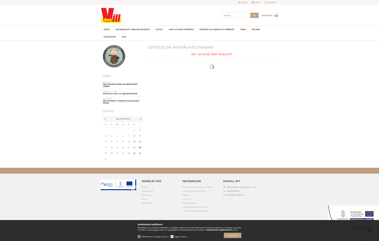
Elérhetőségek (189, 203)
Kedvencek (271, 2)
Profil (257, 2)
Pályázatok (110, 37)
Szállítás (186, 199)
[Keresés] (254, 15)
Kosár (144, 199)
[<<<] (104, 119)
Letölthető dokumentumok (195, 211)
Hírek (243, 29)
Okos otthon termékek (181, 29)
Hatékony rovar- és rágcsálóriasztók (120, 93)
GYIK (124, 37)
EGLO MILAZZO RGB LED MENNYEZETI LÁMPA (120, 85)
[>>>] (141, 119)
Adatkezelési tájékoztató (194, 191)
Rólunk (256, 29)
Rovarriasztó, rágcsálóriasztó (133, 29)
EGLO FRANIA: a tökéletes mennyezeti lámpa (121, 102)
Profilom (146, 195)
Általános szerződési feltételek (197, 187)
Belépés (244, 2)
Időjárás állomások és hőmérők (217, 29)
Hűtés (107, 29)
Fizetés (185, 195)
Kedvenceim (147, 203)
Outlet (159, 29)
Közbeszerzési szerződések (195, 207)
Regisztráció (148, 191)
